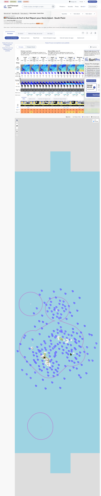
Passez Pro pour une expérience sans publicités (7, 44)
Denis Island (24, 13)
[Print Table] (95, 33)
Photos (77, 6)
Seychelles (15, 13)
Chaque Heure (31, 47)
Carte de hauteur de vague (66, 38)
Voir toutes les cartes (17, 69)
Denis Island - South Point (37, 13)
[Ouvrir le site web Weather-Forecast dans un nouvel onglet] (26, 2)
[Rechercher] (53, 6)
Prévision (10, 33)
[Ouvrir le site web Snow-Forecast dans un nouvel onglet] (6, 2)
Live (95, 120)
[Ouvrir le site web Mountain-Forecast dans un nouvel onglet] (13, 2)
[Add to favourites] (83, 33)
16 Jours (20, 47)
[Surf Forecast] (11, 6)
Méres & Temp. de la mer (35, 33)
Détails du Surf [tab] (32, 98)
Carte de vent (80, 38)
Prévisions (62, 6)
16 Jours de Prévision (11, 38)
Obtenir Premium (92, 1)
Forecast (96, 121)
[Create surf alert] (87, 33)
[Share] (91, 33)
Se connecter (92, 6)
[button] (65, 331)
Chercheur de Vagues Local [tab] (44, 98)
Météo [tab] (24, 99)
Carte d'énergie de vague (49, 38)
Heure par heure (25, 38)
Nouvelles (70, 6)
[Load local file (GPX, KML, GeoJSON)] (17, 120)
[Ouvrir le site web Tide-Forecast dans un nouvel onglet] (19, 2)
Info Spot (49, 33)
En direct (20, 33)
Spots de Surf (7, 13)
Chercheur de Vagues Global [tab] (60, 98)
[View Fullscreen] (17, 135)
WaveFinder (36, 38)
